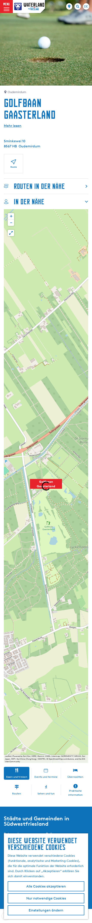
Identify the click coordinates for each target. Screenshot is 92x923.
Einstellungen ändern (46, 910)
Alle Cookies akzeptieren (46, 886)
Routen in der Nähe (39, 186)
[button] (11, 216)
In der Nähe (29, 201)
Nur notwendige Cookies (46, 898)
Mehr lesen (12, 126)
